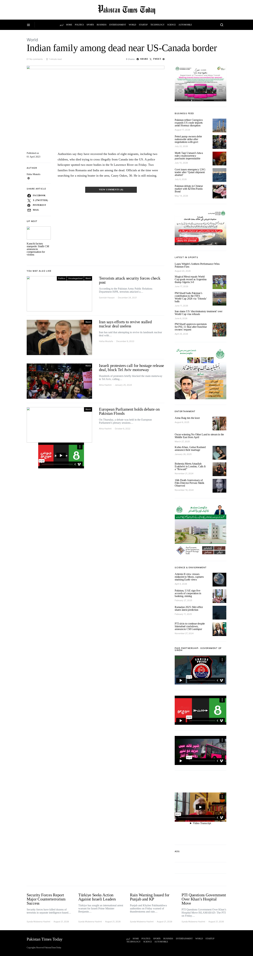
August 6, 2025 (182, 422)
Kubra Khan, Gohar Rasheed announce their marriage (190, 448)
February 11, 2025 (183, 614)
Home (69, 25)
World (132, 25)
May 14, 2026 (181, 195)
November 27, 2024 (184, 633)
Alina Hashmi (105, 385)
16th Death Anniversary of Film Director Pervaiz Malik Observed (189, 483)
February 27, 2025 (183, 600)
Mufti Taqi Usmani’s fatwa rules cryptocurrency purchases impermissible (189, 155)
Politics (79, 25)
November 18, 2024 (184, 490)
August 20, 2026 (183, 271)
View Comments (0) (111, 190)
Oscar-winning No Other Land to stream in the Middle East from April (199, 436)
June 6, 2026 (181, 318)
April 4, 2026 (181, 584)
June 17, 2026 (181, 286)
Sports (90, 25)
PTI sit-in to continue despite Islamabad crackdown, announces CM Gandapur (190, 626)
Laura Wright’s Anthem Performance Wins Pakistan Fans (197, 265)
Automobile (185, 25)
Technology (157, 25)
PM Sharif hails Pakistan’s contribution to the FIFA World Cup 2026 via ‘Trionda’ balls (191, 297)
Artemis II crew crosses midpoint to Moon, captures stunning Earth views (189, 577)
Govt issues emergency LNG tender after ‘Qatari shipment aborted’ (190, 172)
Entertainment (117, 25)
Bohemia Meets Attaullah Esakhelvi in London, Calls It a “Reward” (190, 466)
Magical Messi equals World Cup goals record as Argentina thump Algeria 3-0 (191, 279)
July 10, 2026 (181, 162)
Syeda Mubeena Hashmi (38, 921)
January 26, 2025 (183, 454)
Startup (143, 25)
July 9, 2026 (181, 179)
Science (171, 25)
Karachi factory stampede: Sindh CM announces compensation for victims (38, 249)
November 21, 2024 (184, 473)
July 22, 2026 (181, 146)
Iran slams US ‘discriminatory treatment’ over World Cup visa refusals (198, 313)
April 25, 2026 (181, 334)
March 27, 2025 (182, 441)
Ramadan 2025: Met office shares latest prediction (189, 608)
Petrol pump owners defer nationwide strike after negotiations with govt (188, 139)
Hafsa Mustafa (33, 174)
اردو (61, 25)
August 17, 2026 (182, 129)
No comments (36, 59)
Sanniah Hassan (107, 297)
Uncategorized (75, 278)
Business (102, 25)
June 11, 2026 (181, 305)
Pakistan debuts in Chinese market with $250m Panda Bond (189, 188)
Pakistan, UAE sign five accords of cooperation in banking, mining (188, 593)
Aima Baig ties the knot (187, 417)
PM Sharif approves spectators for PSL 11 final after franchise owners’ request (191, 327)
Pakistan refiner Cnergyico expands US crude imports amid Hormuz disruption (189, 122)
